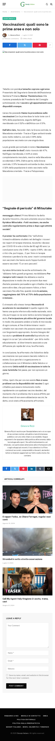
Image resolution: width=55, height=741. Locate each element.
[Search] (51, 4)
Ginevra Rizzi (15, 35)
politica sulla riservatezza (26, 723)
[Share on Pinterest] (40, 45)
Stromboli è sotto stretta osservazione (22, 559)
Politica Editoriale (26, 719)
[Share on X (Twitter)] (25, 45)
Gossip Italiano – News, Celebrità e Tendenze (27, 727)
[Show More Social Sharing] (50, 45)
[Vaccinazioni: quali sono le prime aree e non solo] (27, 67)
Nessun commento (12, 38)
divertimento (9, 18)
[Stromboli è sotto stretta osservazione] (27, 542)
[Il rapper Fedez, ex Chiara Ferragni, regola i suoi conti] (27, 499)
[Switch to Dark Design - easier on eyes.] (47, 4)
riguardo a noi (11, 716)
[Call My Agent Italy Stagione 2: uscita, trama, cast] (27, 581)
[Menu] (4, 4)
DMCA (45, 716)
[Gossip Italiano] (27, 4)
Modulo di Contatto (31, 716)
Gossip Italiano (23, 733)
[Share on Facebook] (10, 45)
